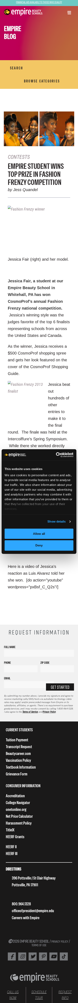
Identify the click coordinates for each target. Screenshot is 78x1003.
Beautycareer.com (18, 753)
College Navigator (18, 802)
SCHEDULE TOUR (39, 995)
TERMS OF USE (39, 945)
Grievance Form (16, 774)
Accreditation (15, 795)
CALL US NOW (13, 995)
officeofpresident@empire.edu (33, 910)
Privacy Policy (49, 711)
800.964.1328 (21, 904)
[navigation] (23, 12)
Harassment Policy (19, 823)
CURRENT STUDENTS (19, 729)
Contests (19, 157)
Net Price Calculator (19, 816)
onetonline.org (16, 809)
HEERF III (11, 853)
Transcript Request (19, 746)
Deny (39, 545)
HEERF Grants (15, 836)
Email (7, 678)
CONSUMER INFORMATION (23, 785)
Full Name (9, 647)
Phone (7, 663)
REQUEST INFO (65, 995)
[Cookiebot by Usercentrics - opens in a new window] (56, 454)
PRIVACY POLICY (59, 941)
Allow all (39, 533)
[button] (69, 13)
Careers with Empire (25, 917)
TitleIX (10, 830)
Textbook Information (21, 767)
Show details (56, 521)
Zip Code (44, 663)
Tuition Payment (17, 740)
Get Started (60, 687)
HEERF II (11, 846)
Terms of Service (30, 711)
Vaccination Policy (18, 760)
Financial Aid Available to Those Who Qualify (39, 2)
